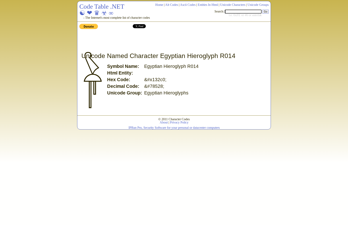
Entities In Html (208, 4)
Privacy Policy (179, 122)
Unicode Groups (258, 4)
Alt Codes (171, 4)
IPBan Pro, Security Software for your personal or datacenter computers (174, 127)
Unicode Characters (232, 4)
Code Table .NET (101, 6)
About (164, 122)
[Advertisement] (152, 41)
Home (159, 4)
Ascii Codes (188, 4)
